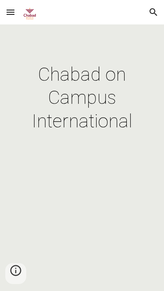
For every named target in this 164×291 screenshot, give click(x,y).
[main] (82, 97)
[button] (10, 12)
